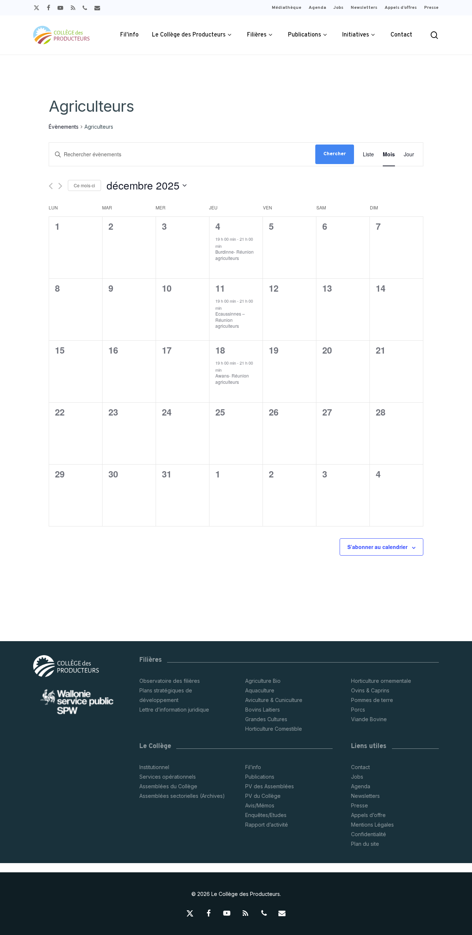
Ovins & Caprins (370, 690)
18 (220, 350)
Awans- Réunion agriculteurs (232, 378)
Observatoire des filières (169, 681)
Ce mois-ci (84, 185)
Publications (259, 777)
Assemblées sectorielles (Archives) (182, 796)
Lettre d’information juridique (174, 709)
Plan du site (365, 844)
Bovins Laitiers (262, 709)
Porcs (358, 709)
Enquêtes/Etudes (266, 815)
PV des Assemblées (269, 786)
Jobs (357, 777)
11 (220, 288)
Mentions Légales (372, 824)
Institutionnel (154, 767)
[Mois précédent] (51, 186)
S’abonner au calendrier (377, 546)
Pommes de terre (372, 700)
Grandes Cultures (266, 719)
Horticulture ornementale (381, 681)
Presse (359, 805)
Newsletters (365, 796)
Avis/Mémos (259, 805)
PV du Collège (263, 796)
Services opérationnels (167, 777)
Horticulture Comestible (273, 729)
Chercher (334, 154)
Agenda (360, 786)
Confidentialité (368, 834)
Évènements (64, 127)
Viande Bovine (369, 719)
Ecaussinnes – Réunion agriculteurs (230, 319)
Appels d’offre (368, 815)
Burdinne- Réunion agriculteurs (234, 254)
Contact (360, 767)
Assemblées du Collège (168, 786)
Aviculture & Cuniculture (273, 700)
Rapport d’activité (266, 824)
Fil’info (253, 767)
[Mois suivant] (60, 186)
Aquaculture (259, 690)
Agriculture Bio (263, 681)
